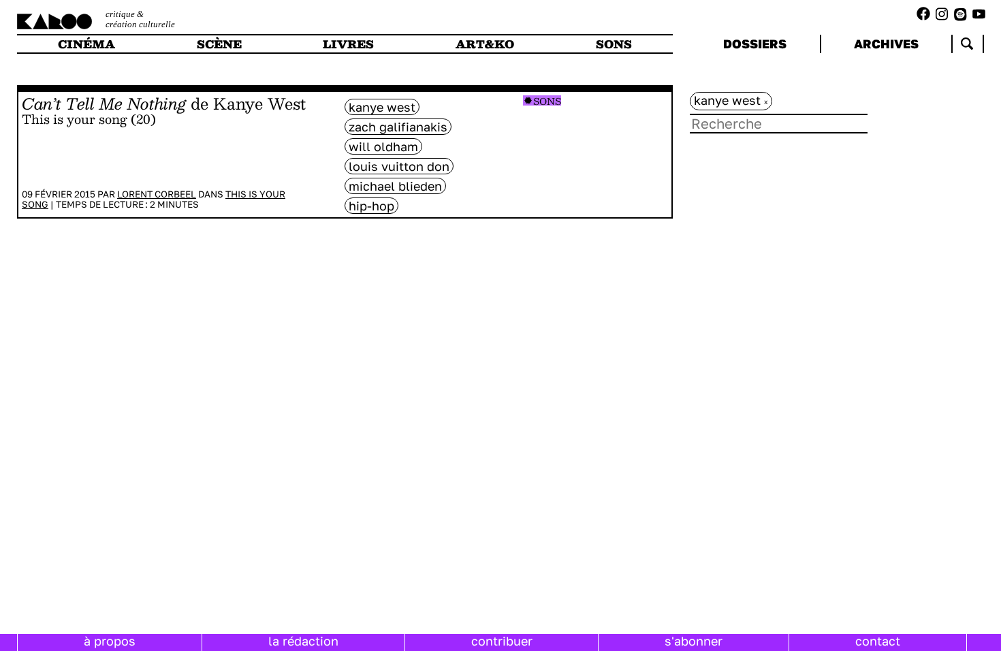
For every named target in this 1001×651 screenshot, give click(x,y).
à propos (110, 640)
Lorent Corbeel (156, 194)
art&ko (485, 43)
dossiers (754, 43)
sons (614, 43)
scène (219, 43)
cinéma (86, 43)
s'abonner (693, 640)
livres (348, 43)
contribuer (502, 640)
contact (877, 640)
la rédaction (303, 640)
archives (886, 43)
